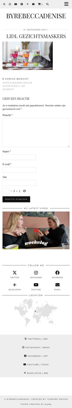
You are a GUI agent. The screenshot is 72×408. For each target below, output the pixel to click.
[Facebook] (22, 4)
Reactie (8, 115)
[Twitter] (4, 4)
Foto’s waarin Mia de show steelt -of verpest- (17, 84)
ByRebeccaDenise (36, 15)
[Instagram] (10, 4)
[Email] (33, 4)
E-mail (7, 164)
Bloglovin (37, 373)
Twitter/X (37, 339)
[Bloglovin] (27, 4)
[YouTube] (15, 4)
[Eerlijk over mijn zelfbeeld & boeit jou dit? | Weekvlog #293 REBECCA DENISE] (36, 230)
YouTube (37, 364)
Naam (7, 151)
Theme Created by (36, 404)
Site (5, 177)
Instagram (37, 347)
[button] (67, 4)
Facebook (37, 356)
